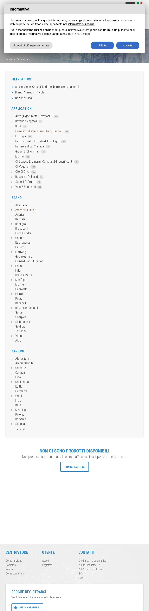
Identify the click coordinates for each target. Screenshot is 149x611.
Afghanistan (22, 358)
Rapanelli (20, 303)
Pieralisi (20, 294)
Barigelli (20, 219)
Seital (18, 312)
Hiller (18, 270)
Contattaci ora (75, 467)
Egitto (19, 386)
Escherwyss (22, 242)
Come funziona (14, 560)
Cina (18, 377)
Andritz (19, 214)
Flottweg (20, 252)
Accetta (128, 45)
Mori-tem (20, 284)
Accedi (45, 560)
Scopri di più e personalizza (31, 45)
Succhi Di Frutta (27, 182)
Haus (18, 266)
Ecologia (23, 136)
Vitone (19, 336)
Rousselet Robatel (26, 308)
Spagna (20, 424)
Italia (18, 405)
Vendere (10, 569)
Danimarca (22, 382)
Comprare (11, 565)
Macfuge (20, 280)
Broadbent (21, 228)
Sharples (20, 317)
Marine (22, 156)
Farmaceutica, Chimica (32, 146)
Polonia (19, 414)
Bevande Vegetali (28, 121)
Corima (19, 238)
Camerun (21, 368)
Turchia (20, 428)
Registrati (47, 565)
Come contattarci (15, 573)
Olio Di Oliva (25, 171)
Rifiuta (102, 45)
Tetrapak (20, 331)
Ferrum (19, 247)
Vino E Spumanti (28, 187)
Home (9, 59)
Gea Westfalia (24, 256)
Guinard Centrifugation (29, 261)
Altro (18, 340)
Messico (20, 410)
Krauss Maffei (24, 275)
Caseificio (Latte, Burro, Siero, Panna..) (41, 131)
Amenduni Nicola (25, 210)
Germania (21, 391)
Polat (18, 298)
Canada (20, 372)
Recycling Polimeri (28, 177)
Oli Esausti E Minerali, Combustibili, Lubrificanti (46, 161)
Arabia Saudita (24, 363)
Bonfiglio (20, 224)
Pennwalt (21, 289)
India (18, 400)
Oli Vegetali (25, 166)
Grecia (19, 396)
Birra (20, 126)
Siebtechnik (22, 322)
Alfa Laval (21, 205)
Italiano (139, 3)
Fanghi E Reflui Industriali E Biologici (40, 141)
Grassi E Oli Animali (30, 151)
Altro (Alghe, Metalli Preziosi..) (36, 116)
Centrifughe (22, 59)
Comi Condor (23, 233)
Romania (20, 419)
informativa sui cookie (81, 24)
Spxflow (20, 326)
